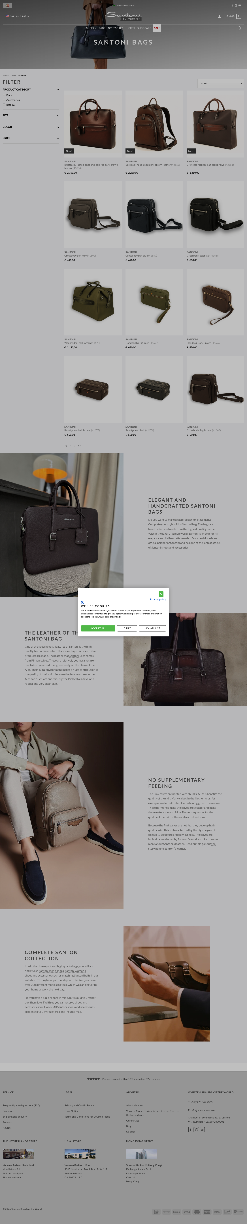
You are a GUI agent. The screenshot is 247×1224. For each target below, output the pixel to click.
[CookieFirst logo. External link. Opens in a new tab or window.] (82, 602)
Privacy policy (158, 599)
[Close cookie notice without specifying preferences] (161, 594)
